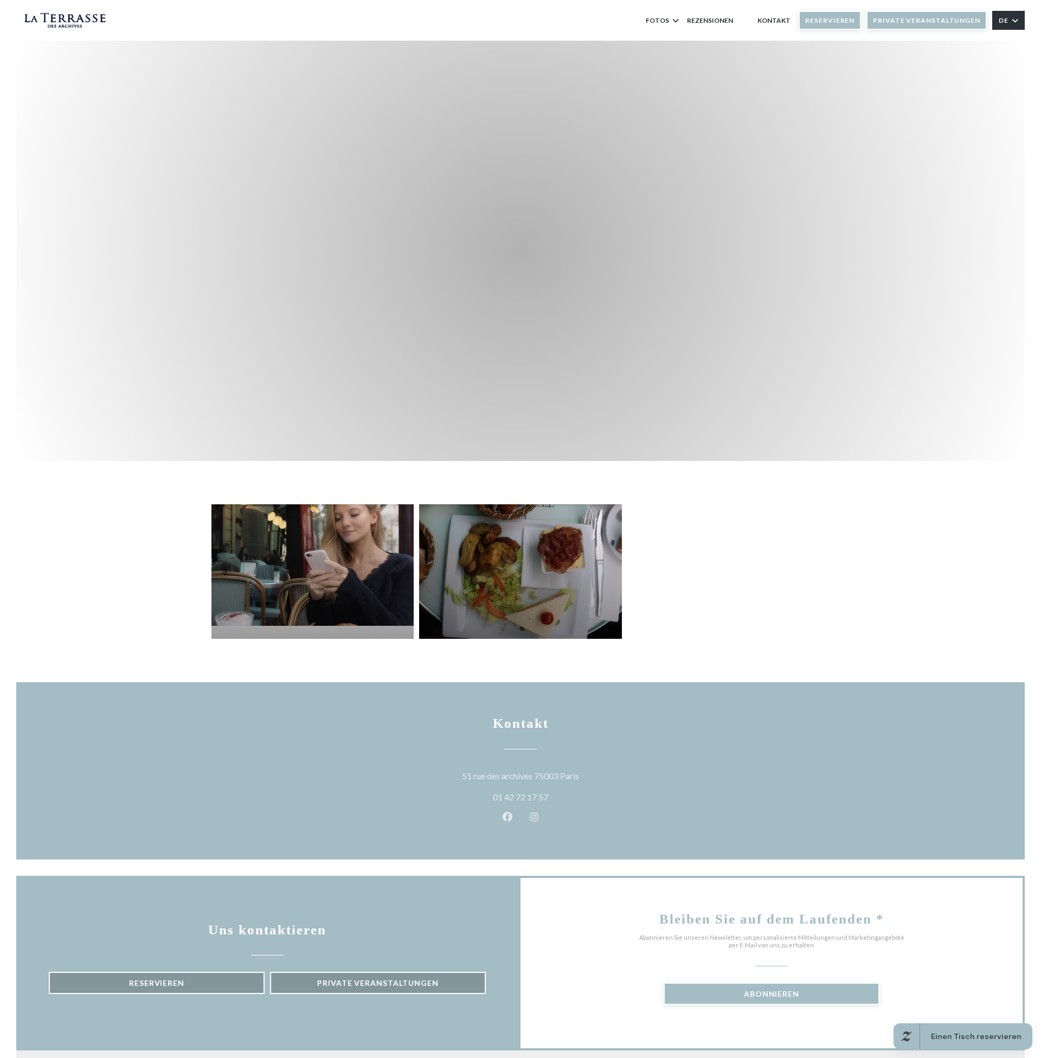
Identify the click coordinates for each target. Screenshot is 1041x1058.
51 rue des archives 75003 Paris (569, 775)
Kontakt (774, 20)
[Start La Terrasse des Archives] (65, 20)
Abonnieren (771, 993)
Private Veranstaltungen (926, 20)
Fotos (657, 20)
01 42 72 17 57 (520, 797)
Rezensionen (710, 20)
